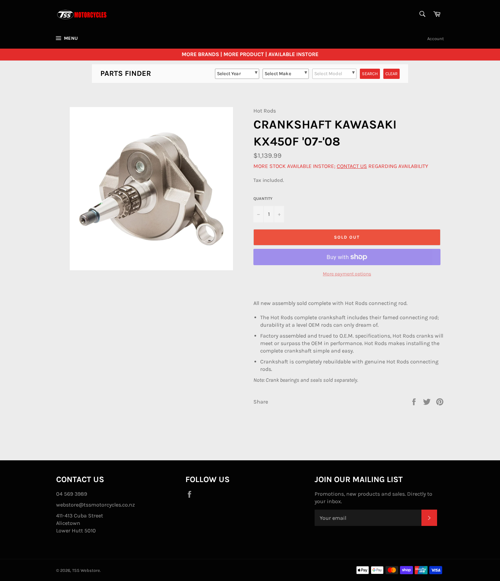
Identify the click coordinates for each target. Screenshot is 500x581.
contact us (352, 166)
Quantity (262, 198)
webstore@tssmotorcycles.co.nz (95, 504)
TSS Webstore (86, 570)
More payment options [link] (347, 274)
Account (435, 38)
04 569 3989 (71, 494)
